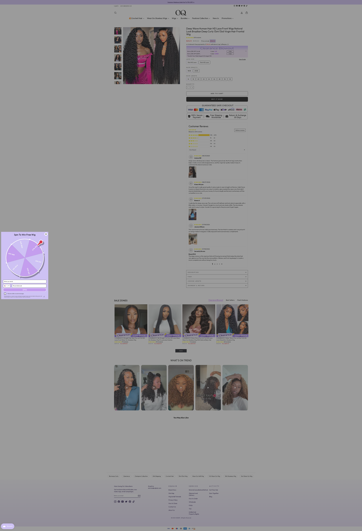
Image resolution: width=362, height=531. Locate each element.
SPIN (25, 290)
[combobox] (6, 286)
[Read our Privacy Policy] (44, 296)
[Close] (46, 234)
